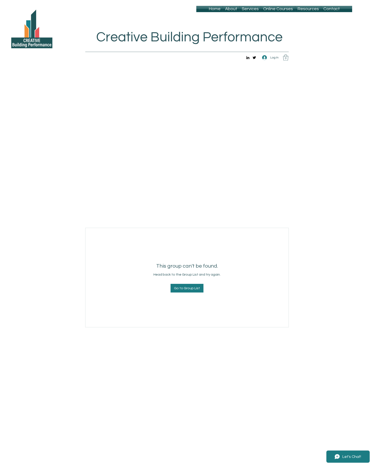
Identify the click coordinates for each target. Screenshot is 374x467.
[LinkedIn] (248, 57)
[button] (285, 57)
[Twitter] (254, 57)
